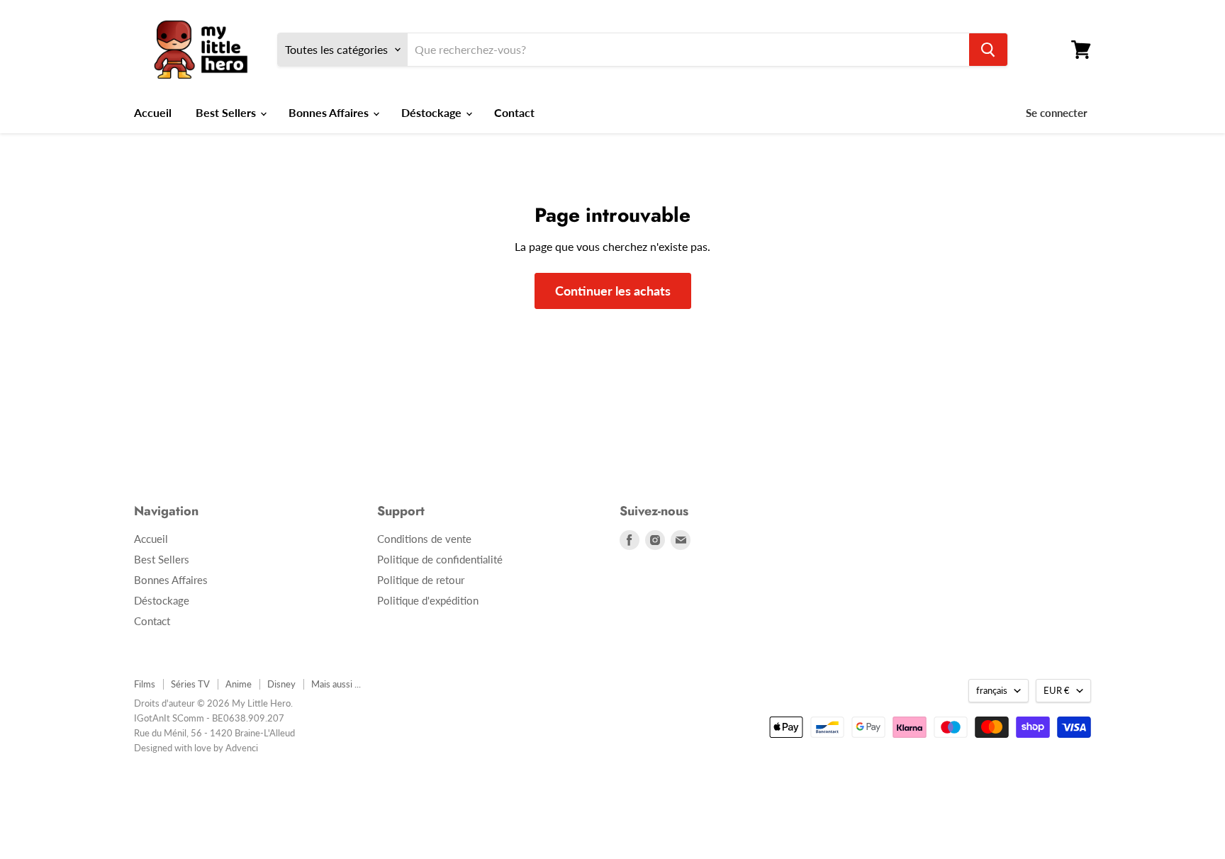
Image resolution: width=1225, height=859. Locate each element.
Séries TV (190, 684)
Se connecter (1056, 112)
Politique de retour (420, 579)
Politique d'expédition (428, 600)
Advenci (241, 747)
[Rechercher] (988, 49)
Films (144, 684)
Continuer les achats (613, 290)
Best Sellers (227, 112)
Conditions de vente (424, 538)
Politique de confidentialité (440, 559)
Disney (281, 684)
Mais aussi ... (336, 684)
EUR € (1057, 690)
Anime (238, 684)
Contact (514, 112)
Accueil (153, 112)
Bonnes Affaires (330, 112)
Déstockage (432, 112)
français (991, 690)
